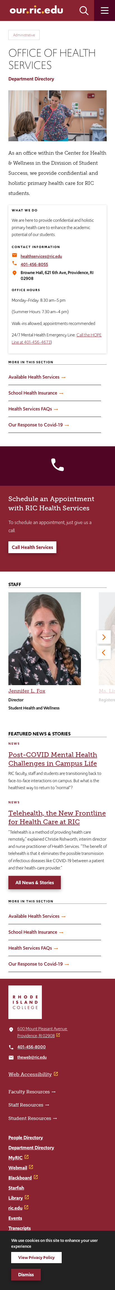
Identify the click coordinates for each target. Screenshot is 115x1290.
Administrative (24, 34)
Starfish (16, 1188)
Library (15, 1198)
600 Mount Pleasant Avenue (42, 1029)
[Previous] (104, 652)
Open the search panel (84, 10)
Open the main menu (104, 10)
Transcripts (19, 1228)
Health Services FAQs (30, 408)
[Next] (104, 637)
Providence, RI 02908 (36, 1036)
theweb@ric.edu (32, 1057)
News (14, 743)
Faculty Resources (29, 1092)
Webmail (17, 1167)
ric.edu (15, 1208)
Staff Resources (25, 1105)
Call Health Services (32, 547)
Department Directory (31, 79)
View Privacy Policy (36, 1257)
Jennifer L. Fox (26, 691)
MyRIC (15, 1157)
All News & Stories (34, 882)
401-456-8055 (34, 264)
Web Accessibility (30, 1074)
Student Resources (29, 1118)
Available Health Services (33, 377)
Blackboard (20, 1178)
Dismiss (26, 1274)
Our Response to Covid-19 (35, 424)
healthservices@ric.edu (41, 256)
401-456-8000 (31, 1047)
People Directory (25, 1137)
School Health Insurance (32, 393)
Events (15, 1218)
